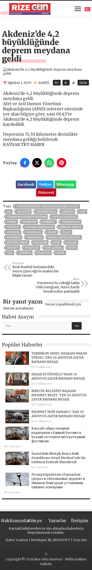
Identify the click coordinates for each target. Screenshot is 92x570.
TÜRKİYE (25, 252)
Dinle (83, 83)
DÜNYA (11, 221)
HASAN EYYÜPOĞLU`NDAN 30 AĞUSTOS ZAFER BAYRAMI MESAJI (58, 376)
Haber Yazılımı (16, 540)
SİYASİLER (32, 247)
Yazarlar (57, 520)
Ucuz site (80, 540)
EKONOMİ (29, 221)
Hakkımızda (12, 520)
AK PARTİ (23, 211)
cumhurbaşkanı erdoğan (26, 216)
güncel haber (70, 227)
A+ (57, 83)
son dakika (53, 247)
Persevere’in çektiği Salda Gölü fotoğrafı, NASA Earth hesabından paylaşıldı (57, 285)
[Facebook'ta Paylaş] (24, 162)
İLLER (67, 232)
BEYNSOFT (61, 540)
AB (9, 211)
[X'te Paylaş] (37, 162)
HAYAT (51, 232)
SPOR (72, 247)
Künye (35, 520)
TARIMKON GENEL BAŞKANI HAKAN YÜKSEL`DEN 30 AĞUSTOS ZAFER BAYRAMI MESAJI (59, 357)
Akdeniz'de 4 (46, 211)
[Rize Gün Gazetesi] (29, 8)
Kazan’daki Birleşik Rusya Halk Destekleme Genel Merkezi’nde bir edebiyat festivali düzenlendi (58, 458)
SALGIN (71, 242)
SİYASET (12, 247)
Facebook (26, 184)
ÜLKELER (43, 252)
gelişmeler (71, 221)
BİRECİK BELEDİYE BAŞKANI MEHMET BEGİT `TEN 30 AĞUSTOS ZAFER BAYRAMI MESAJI (59, 395)
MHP (56, 242)
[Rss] (46, 554)
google (13, 227)
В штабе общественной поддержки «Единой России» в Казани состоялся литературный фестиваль (58, 435)
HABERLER (33, 232)
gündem (13, 232)
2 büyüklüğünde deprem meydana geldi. (47, 206)
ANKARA (67, 211)
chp (83, 211)
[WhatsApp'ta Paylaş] (49, 162)
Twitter (45, 184)
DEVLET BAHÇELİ (64, 216)
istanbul (14, 237)
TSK (10, 252)
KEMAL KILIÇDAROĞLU (64, 237)
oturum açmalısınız (18, 308)
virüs (60, 252)
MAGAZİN (40, 242)
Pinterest (46, 192)
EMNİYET (48, 221)
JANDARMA (34, 237)
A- (66, 83)
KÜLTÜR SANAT (17, 242)
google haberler (39, 227)
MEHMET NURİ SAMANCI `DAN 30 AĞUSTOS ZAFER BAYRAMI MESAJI (58, 414)
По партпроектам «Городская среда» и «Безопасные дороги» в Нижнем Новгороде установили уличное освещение (58, 481)
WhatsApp (65, 184)
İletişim (79, 520)
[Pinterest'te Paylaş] (61, 162)
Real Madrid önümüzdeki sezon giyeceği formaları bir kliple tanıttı (36, 269)
